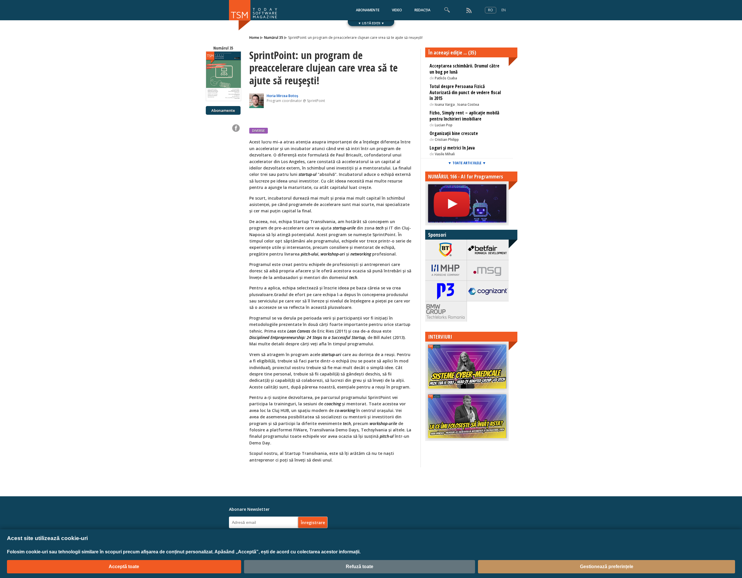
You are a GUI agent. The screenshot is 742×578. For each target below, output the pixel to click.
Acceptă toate (124, 566)
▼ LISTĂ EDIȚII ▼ (371, 23)
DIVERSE (258, 130)
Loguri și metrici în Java (452, 148)
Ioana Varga (445, 104)
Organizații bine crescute (454, 133)
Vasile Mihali (445, 154)
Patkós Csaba (446, 78)
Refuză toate (359, 566)
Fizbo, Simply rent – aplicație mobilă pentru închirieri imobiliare (464, 116)
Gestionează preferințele (606, 566)
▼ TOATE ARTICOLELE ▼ (467, 162)
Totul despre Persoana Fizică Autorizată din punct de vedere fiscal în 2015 (465, 92)
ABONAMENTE (367, 10)
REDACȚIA (422, 10)
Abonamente (223, 110)
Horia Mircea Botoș (282, 95)
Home (254, 37)
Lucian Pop (443, 125)
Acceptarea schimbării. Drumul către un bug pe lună (464, 69)
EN (503, 10)
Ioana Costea (468, 104)
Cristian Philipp (447, 139)
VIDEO (397, 10)
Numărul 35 (273, 37)
